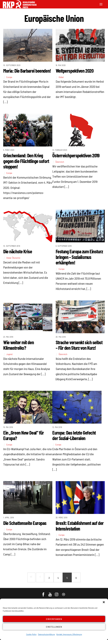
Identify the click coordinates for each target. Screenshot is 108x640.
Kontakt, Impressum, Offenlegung (69, 634)
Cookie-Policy (31, 634)
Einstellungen (54, 627)
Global (61, 77)
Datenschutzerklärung (46, 634)
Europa (9, 77)
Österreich (59, 162)
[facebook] (43, 593)
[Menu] (101, 4)
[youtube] (50, 593)
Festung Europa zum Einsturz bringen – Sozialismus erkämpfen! (79, 256)
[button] (103, 602)
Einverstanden (54, 619)
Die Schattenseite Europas (24, 523)
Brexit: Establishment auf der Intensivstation (80, 526)
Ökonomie (16, 258)
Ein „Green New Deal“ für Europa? (23, 435)
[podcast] (64, 593)
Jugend (9, 354)
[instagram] (57, 593)
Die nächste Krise (17, 251)
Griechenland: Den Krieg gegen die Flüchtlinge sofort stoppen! (26, 160)
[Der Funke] (19, 7)
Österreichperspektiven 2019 (75, 155)
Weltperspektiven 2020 (75, 71)
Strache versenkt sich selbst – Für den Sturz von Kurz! (79, 345)
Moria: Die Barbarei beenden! (27, 71)
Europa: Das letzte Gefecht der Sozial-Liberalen (74, 435)
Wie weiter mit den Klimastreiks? (18, 345)
